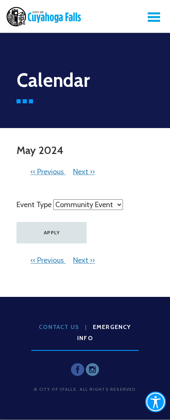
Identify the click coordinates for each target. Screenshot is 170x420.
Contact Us (59, 327)
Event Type (34, 204)
